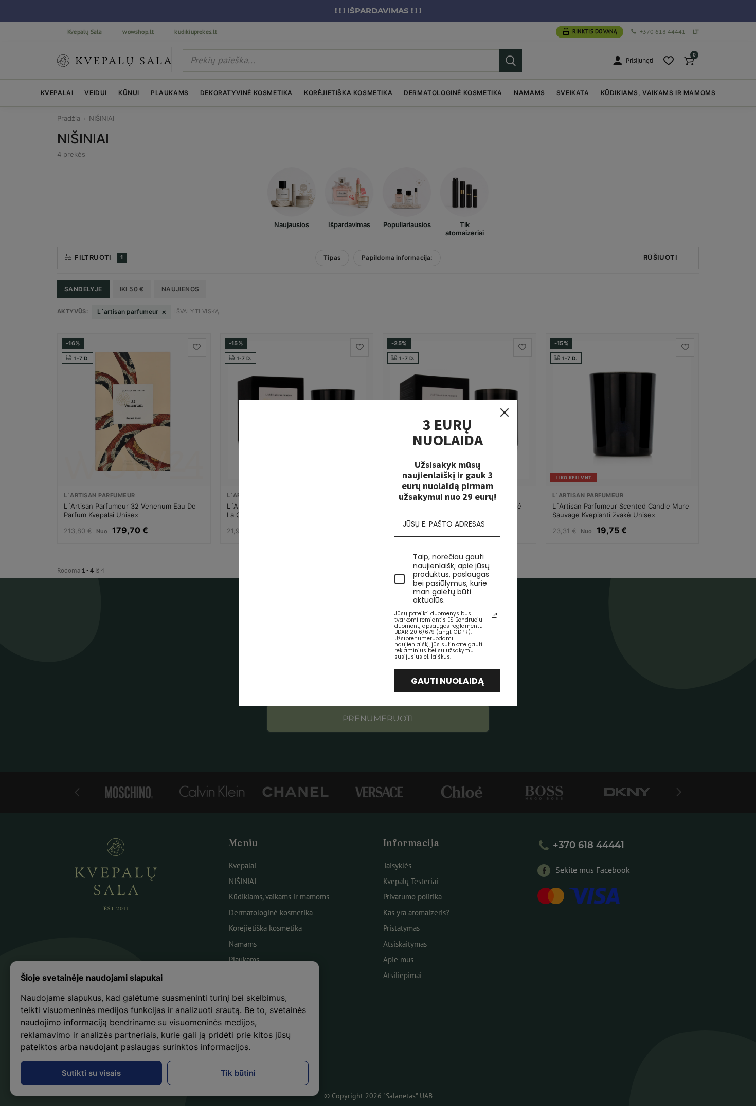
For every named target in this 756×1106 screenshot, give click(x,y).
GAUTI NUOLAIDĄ (447, 681)
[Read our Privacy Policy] (494, 615)
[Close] (504, 412)
